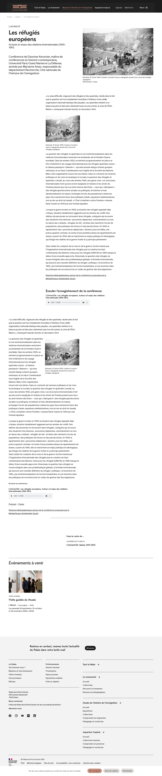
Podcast (12, 504)
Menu (142, 8)
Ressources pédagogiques (94, 692)
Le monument (54, 8)
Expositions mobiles (54, 678)
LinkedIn (34, 715)
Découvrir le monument (92, 689)
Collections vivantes (91, 740)
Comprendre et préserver (93, 744)
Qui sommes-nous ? (17, 667)
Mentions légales (34, 763)
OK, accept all (94, 771)
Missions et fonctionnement (20, 671)
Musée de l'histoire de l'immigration (77, 8)
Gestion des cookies (91, 763)
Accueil (9, 17)
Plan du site (49, 763)
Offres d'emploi (15, 675)
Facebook (10, 715)
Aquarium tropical (102, 8)
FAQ (22, 763)
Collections (88, 685)
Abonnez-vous (15, 708)
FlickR (28, 715)
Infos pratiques (15, 678)
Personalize (127, 771)
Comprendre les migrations (94, 718)
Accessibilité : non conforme (68, 763)
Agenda (119, 8)
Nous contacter (16, 701)
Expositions (87, 711)
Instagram (16, 715)
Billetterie (129, 8)
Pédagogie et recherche (93, 721)
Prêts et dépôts (52, 682)
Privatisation (51, 671)
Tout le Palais (39, 8)
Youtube (22, 716)
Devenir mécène (53, 667)
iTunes (21, 504)
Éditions (12, 682)
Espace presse (52, 675)
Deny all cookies (111, 771)
